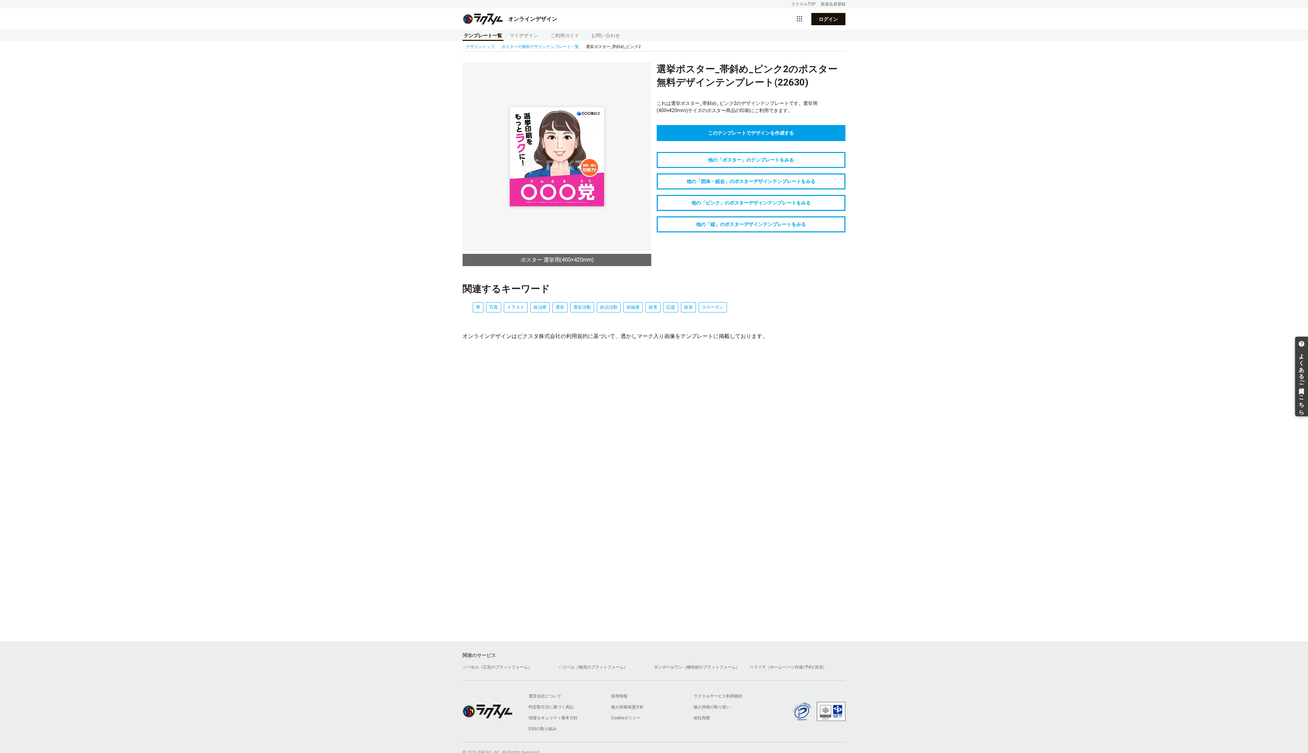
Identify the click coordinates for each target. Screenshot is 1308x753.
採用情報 (619, 696)
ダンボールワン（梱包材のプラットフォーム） (697, 667)
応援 (670, 307)
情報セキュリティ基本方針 (553, 718)
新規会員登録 (833, 4)
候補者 (633, 307)
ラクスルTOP (803, 4)
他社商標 (702, 718)
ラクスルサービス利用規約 (718, 696)
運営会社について (545, 696)
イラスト (516, 307)
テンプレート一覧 (483, 35)
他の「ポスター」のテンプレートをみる (751, 160)
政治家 (540, 307)
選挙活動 (582, 307)
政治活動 (609, 307)
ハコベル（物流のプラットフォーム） (593, 667)
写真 (493, 307)
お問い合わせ (605, 35)
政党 (653, 307)
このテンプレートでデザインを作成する (751, 133)
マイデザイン (524, 35)
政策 (688, 307)
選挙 (560, 307)
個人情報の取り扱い (712, 707)
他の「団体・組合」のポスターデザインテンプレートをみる (751, 181)
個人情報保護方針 (627, 707)
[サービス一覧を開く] (799, 19)
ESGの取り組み (543, 728)
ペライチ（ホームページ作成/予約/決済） (788, 667)
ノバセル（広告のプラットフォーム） (497, 667)
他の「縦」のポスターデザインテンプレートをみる (751, 224)
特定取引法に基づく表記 (551, 707)
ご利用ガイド (564, 35)
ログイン (828, 19)
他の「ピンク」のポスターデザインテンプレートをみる (751, 202)
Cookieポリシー (625, 718)
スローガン (713, 307)
